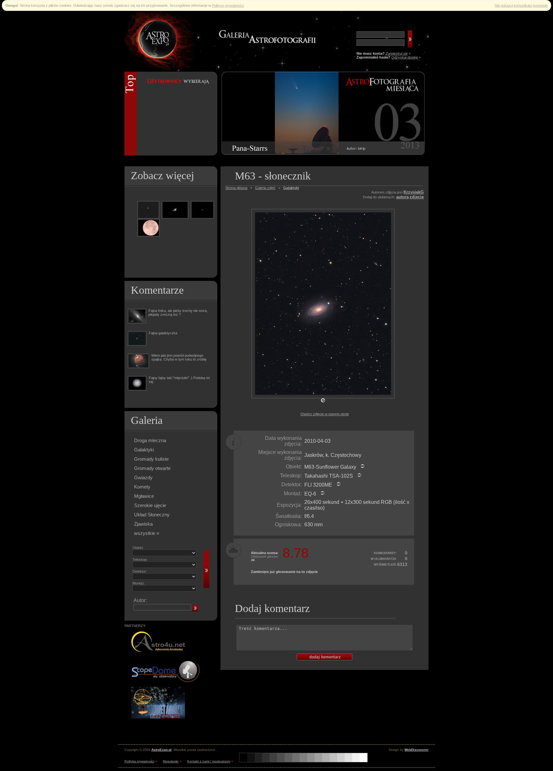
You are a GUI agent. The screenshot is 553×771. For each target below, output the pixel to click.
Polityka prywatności (139, 761)
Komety (142, 486)
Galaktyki (144, 449)
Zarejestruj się (397, 53)
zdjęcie (417, 197)
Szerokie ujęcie (150, 505)
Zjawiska (143, 524)
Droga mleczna (150, 440)
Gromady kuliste (151, 459)
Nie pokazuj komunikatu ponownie (521, 5)
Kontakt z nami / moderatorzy (208, 761)
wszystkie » (146, 533)
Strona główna (236, 188)
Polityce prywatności (228, 5)
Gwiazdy (143, 477)
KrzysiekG (414, 192)
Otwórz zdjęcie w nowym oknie (325, 414)
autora (402, 197)
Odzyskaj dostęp (404, 57)
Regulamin (171, 761)
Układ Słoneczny (152, 514)
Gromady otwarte (152, 468)
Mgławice (144, 496)
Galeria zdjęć (265, 188)
